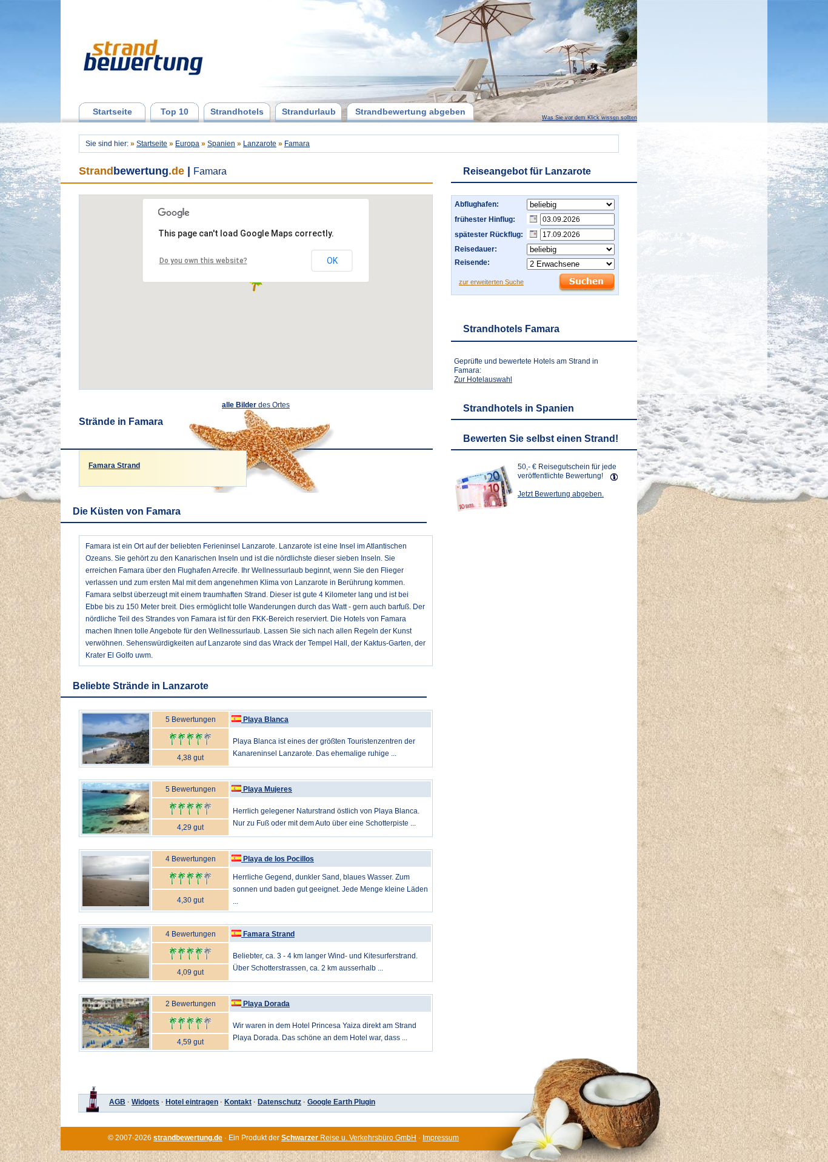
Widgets (145, 1102)
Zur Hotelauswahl (483, 379)
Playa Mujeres (267, 789)
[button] (255, 284)
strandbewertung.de (187, 1138)
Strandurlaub (309, 111)
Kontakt (238, 1102)
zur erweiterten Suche (491, 281)
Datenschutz (279, 1102)
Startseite (112, 111)
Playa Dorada (266, 1004)
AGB (117, 1102)
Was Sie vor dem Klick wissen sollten (589, 118)
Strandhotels (237, 111)
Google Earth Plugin (341, 1102)
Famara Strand (114, 465)
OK (332, 260)
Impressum (440, 1138)
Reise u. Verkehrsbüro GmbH (348, 1138)
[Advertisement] (542, 592)
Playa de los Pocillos (278, 859)
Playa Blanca (266, 719)
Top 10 (175, 111)
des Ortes (256, 405)
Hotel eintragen (191, 1102)
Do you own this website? (203, 260)
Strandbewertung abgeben (410, 111)
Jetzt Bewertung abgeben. (561, 494)
